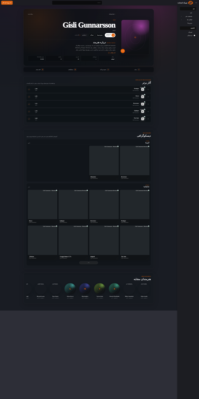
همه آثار (91, 35)
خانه (191, 12)
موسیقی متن (188, 16)
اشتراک (190, 32)
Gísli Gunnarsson (124, 178)
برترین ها (190, 23)
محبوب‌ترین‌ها (99, 35)
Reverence (136, 103)
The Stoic (136, 118)
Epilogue (136, 110)
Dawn (137, 96)
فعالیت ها (189, 19)
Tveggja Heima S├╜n (65, 256)
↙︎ (29, 89)
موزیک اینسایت (182, 3)
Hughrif (92, 256)
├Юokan (31, 256)
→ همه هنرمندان (112, 14)
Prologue (136, 88)
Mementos (93, 177)
